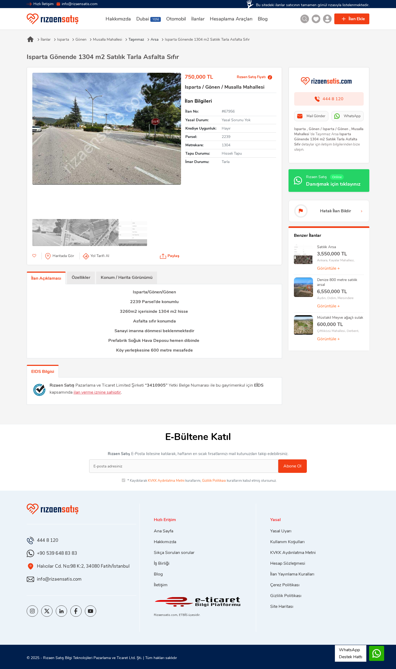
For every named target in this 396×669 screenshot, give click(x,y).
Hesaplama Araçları (231, 19)
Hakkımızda (118, 19)
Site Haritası (281, 606)
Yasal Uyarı (280, 531)
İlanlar (197, 19)
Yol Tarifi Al (100, 255)
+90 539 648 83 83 (57, 553)
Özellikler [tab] (81, 277)
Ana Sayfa (163, 531)
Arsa (154, 39)
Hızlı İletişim (43, 3)
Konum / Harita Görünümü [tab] (126, 277)
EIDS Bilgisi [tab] (42, 372)
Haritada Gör (63, 255)
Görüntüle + (328, 268)
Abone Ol (292, 466)
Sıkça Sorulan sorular (174, 552)
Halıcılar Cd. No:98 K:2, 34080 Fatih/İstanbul (83, 566)
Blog (263, 19)
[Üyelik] (327, 19)
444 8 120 (47, 540)
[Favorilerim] (316, 19)
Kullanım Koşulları (287, 542)
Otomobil (176, 19)
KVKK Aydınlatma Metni (166, 480)
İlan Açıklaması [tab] (46, 278)
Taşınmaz (136, 39)
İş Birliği (161, 563)
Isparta (63, 39)
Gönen (80, 39)
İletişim (161, 585)
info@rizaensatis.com (80, 3)
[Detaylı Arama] (304, 19)
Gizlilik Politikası (214, 480)
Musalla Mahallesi (107, 39)
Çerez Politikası (285, 585)
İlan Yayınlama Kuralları (292, 574)
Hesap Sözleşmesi (287, 563)
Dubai (147, 19)
